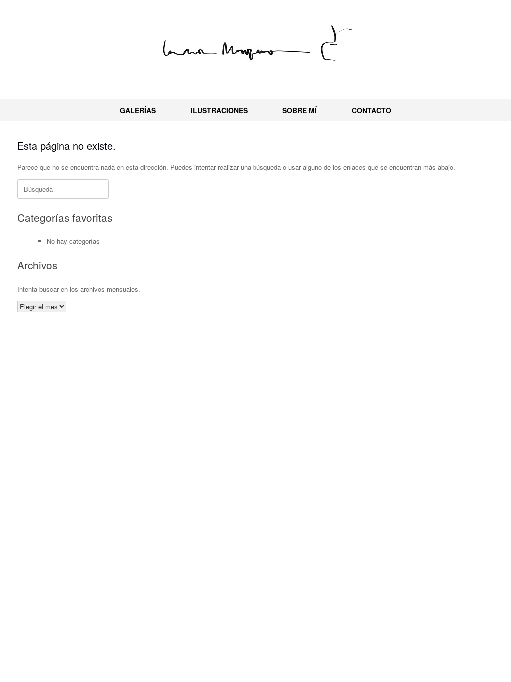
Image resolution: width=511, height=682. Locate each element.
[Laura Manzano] (255, 45)
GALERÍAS (138, 110)
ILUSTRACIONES (219, 110)
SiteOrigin (268, 361)
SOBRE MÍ (299, 110)
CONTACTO (371, 110)
